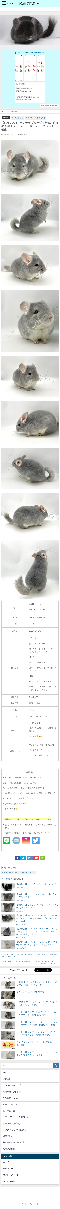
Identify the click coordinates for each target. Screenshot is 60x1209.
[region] (30, 30)
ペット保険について (12, 1105)
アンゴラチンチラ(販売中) (16, 1117)
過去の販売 (6, 117)
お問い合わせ (9, 1149)
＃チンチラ (18, 118)
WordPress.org (9, 1181)
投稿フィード (9, 1168)
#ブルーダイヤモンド (36, 118)
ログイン (7, 1162)
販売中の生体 (9, 1111)
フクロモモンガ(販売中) (15, 1130)
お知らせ (7, 1079)
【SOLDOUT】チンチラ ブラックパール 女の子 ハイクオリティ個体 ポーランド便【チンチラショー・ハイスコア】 (30, 962)
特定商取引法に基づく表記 (15, 1142)
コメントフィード (11, 1175)
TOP (5, 1073)
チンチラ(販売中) (12, 1123)
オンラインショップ (12, 1085)
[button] (3, 30)
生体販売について (11, 1098)
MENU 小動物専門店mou (23, 3)
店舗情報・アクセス (12, 1092)
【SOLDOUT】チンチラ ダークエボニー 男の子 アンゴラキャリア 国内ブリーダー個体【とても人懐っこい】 (29, 955)
